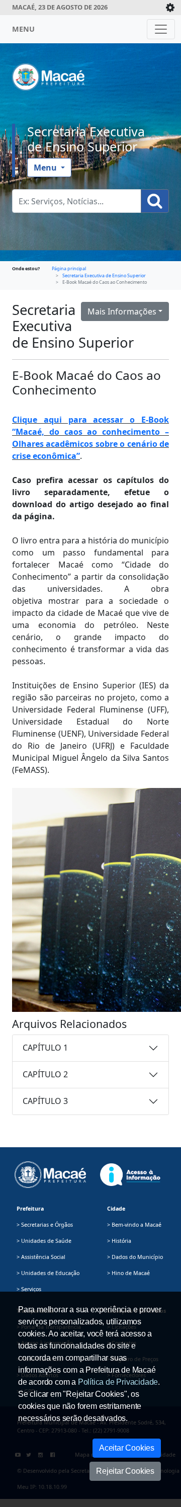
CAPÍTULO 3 (45, 1100)
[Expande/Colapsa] (170, 7)
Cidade (116, 1208)
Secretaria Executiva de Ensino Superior (86, 139)
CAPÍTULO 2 (45, 1074)
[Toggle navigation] (161, 29)
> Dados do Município (135, 1256)
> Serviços (29, 1289)
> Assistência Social (41, 1256)
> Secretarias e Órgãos (45, 1224)
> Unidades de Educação (48, 1273)
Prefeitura (30, 1208)
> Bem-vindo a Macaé (134, 1224)
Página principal (69, 268)
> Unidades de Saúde (44, 1240)
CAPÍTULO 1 (45, 1047)
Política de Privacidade (118, 1382)
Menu (46, 167)
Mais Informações (121, 311)
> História (119, 1240)
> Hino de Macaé (128, 1273)
